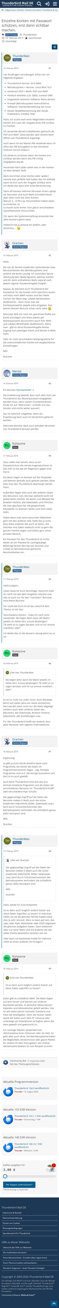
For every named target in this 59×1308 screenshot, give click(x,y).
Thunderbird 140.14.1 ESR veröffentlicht (28, 1145)
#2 (50, 255)
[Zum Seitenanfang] (54, 1303)
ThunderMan (30, 34)
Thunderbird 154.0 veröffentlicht (31, 1088)
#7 (50, 751)
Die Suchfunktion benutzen (14, 1252)
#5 (50, 579)
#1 (50, 68)
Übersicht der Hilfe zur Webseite (17, 1247)
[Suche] (39, 4)
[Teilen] (54, 46)
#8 (50, 851)
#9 (50, 968)
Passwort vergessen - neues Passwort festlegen (24, 1268)
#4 (50, 455)
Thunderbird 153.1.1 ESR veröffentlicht (35, 1116)
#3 (50, 383)
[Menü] (55, 4)
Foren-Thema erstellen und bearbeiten (20, 1263)
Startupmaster (23, 389)
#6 (50, 663)
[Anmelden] (47, 4)
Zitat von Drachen (19, 860)
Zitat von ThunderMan (22, 672)
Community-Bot (18, 1060)
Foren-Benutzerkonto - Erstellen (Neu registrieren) (25, 1257)
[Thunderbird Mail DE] (17, 4)
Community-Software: (18, 1295)
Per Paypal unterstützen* (19, 1184)
